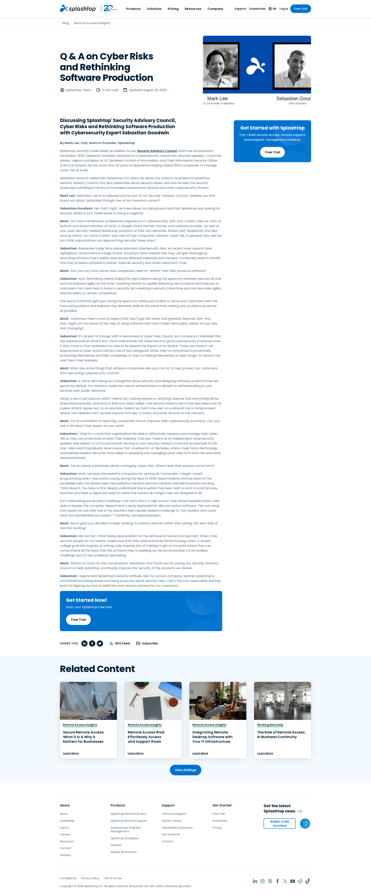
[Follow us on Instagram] (262, 881)
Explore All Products (124, 852)
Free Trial (300, 9)
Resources (193, 9)
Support (240, 9)
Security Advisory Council (157, 151)
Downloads (257, 9)
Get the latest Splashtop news (279, 808)
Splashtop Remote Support (129, 821)
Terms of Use (113, 878)
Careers (65, 834)
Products (133, 9)
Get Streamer (171, 834)
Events (64, 828)
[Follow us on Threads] (270, 881)
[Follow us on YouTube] (292, 881)
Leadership (67, 821)
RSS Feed (122, 643)
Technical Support (174, 814)
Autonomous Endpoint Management (126, 829)
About (65, 805)
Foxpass (116, 845)
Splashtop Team (78, 90)
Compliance (68, 878)
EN (274, 9)
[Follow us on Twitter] (285, 881)
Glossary (65, 855)
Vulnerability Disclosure (177, 828)
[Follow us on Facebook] (277, 881)
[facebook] (92, 643)
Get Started (222, 805)
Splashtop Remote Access (128, 814)
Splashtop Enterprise (124, 838)
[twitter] (100, 643)
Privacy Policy (90, 878)
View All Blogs (185, 770)
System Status (171, 821)
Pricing (173, 9)
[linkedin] (84, 643)
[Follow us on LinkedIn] (255, 881)
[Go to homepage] (78, 8)
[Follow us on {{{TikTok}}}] (307, 881)
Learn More (71, 753)
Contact (65, 848)
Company (215, 9)
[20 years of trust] (107, 8)
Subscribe (150, 643)
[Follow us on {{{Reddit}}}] (300, 881)
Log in (284, 9)
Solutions (154, 9)
